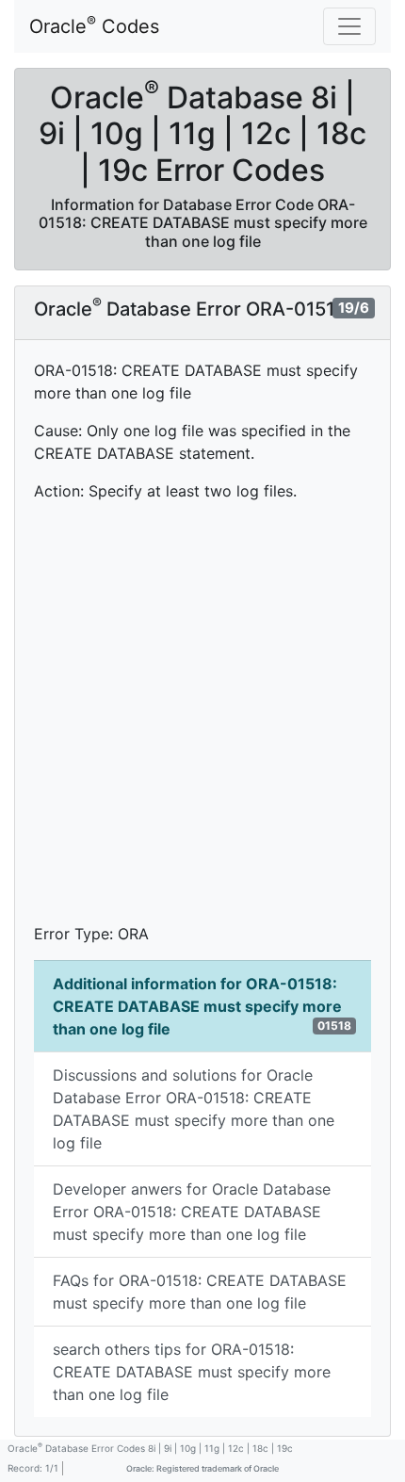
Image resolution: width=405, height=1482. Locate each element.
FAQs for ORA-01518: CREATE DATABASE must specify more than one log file (200, 1291)
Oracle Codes (94, 25)
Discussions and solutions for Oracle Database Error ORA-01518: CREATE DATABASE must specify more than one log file (193, 1109)
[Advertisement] (202, 719)
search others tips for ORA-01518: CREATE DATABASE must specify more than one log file (192, 1372)
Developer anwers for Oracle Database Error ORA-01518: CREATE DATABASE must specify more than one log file (192, 1212)
